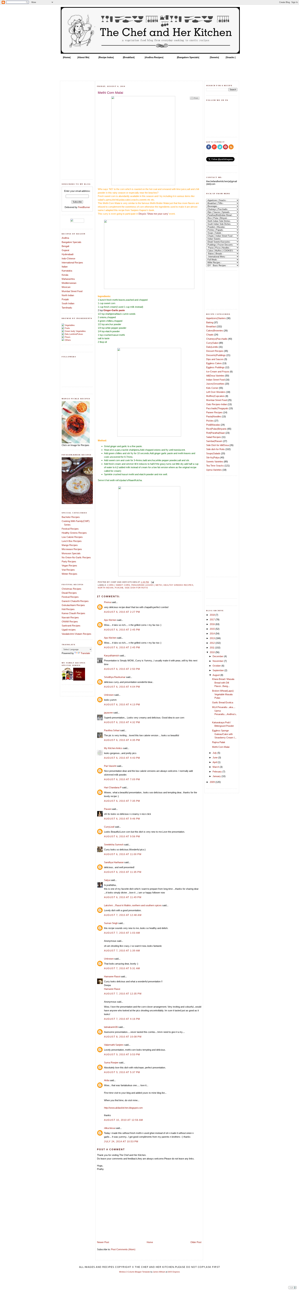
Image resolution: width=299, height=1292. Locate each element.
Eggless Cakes (214, 363)
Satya (107, 880)
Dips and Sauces (215, 359)
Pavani (107, 809)
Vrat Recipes (68, 569)
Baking (209, 322)
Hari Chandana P (112, 787)
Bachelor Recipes (71, 517)
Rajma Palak (218, 742)
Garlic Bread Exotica (222, 702)
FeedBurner (84, 207)
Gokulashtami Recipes (73, 605)
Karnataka (67, 270)
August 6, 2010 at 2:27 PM (122, 612)
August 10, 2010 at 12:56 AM (123, 1120)
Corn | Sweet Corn (118, 585)
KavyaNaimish (111, 655)
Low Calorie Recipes (72, 537)
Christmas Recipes (71, 588)
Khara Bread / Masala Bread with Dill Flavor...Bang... (223, 682)
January (217, 776)
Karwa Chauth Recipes (73, 613)
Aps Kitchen (110, 620)
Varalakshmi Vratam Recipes (76, 634)
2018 (212, 614)
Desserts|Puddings (216, 355)
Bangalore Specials (71, 242)
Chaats (210, 334)
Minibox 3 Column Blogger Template (134, 1272)
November (218, 661)
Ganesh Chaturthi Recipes (75, 601)
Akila (106, 1080)
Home (150, 1242)
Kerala (65, 275)
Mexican (66, 287)
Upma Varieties (214, 469)
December (218, 656)
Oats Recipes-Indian (216, 404)
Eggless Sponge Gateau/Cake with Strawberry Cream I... (224, 734)
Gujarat (65, 250)
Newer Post (103, 1242)
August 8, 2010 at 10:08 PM (123, 1036)
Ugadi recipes (69, 629)
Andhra (65, 238)
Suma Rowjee (111, 1062)
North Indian (68, 295)
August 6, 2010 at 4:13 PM (122, 704)
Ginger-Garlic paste (114, 310)
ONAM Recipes (70, 621)
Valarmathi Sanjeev (114, 1044)
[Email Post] (152, 582)
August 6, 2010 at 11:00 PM (122, 854)
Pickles (210, 420)
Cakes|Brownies (214, 330)
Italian (65, 266)
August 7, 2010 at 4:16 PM (122, 1019)
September (218, 670)
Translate (85, 653)
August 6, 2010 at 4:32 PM (122, 722)
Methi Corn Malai (220, 747)
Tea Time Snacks (215, 465)
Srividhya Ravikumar (114, 677)
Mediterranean (69, 283)
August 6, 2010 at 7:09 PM (122, 779)
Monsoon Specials (71, 553)
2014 (212, 633)
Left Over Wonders (215, 392)
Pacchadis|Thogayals (217, 408)
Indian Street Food (215, 379)
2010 (212, 652)
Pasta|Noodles (213, 416)
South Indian (68, 303)
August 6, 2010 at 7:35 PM (122, 801)
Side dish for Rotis (136, 588)
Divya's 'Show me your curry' (153, 213)
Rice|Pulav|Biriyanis (216, 428)
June (215, 757)
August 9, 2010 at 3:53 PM (122, 1054)
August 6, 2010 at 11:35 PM (122, 872)
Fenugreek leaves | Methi (146, 585)
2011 (212, 647)
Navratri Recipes (70, 617)
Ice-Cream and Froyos (217, 371)
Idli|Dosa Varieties (215, 375)
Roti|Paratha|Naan (215, 432)
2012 (212, 643)
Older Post (195, 1242)
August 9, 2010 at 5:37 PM (122, 1072)
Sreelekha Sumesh (113, 844)
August (216, 675)
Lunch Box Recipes (72, 541)
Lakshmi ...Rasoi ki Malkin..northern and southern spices (133, 905)
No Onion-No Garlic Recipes (76, 557)
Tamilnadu (67, 307)
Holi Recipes (68, 609)
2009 (212, 782)
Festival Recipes (70, 528)
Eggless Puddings (215, 367)
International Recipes (72, 262)
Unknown (109, 694)
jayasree (108, 712)
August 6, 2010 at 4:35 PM (122, 740)
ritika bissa (109, 1128)
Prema (107, 602)
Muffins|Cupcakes (215, 396)
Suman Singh (111, 923)
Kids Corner (212, 388)
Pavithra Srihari (112, 730)
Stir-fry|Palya (212, 457)
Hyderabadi (67, 254)
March (216, 767)
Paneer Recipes (214, 412)
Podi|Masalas (213, 424)
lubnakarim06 (111, 1027)
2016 (212, 624)
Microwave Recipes (72, 549)
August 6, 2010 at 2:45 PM (122, 629)
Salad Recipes (213, 437)
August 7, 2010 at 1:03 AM (122, 932)
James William (159, 1272)
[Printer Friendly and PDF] (194, 99)
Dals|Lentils (212, 347)
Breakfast (211, 326)
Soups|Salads (213, 453)
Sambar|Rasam (214, 441)
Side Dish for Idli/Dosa (217, 445)
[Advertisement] (149, 69)
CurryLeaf (109, 826)
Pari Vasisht (110, 766)
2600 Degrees (174, 1272)
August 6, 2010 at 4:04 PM (122, 686)
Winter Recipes (69, 573)
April (215, 762)
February (217, 771)
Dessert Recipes (214, 351)
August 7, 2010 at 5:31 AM (122, 968)
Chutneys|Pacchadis (216, 338)
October (217, 665)
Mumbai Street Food (72, 291)
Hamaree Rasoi (112, 976)
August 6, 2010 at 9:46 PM (122, 818)
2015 (212, 629)
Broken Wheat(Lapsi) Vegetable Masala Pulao (223, 694)
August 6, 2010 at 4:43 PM (122, 757)
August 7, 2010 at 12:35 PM (123, 993)
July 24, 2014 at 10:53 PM (121, 1141)
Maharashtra (68, 279)
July (215, 752)
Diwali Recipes (69, 592)
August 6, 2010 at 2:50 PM (122, 669)
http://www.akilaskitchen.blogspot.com (123, 1107)
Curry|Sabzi (212, 343)
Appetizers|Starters (216, 318)
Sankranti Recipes (71, 625)
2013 (212, 638)
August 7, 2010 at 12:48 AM (123, 915)
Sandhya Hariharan (114, 862)
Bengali (65, 246)
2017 (212, 619)
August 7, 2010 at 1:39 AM (122, 950)
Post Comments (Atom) (123, 1249)
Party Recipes (69, 561)
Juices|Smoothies (215, 383)
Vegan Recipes (69, 565)
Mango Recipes (70, 545)
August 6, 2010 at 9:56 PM (122, 836)
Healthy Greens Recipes (74, 532)
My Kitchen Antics (113, 748)
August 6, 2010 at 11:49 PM (122, 897)
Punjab (65, 299)
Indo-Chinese (68, 258)
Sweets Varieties (214, 461)
